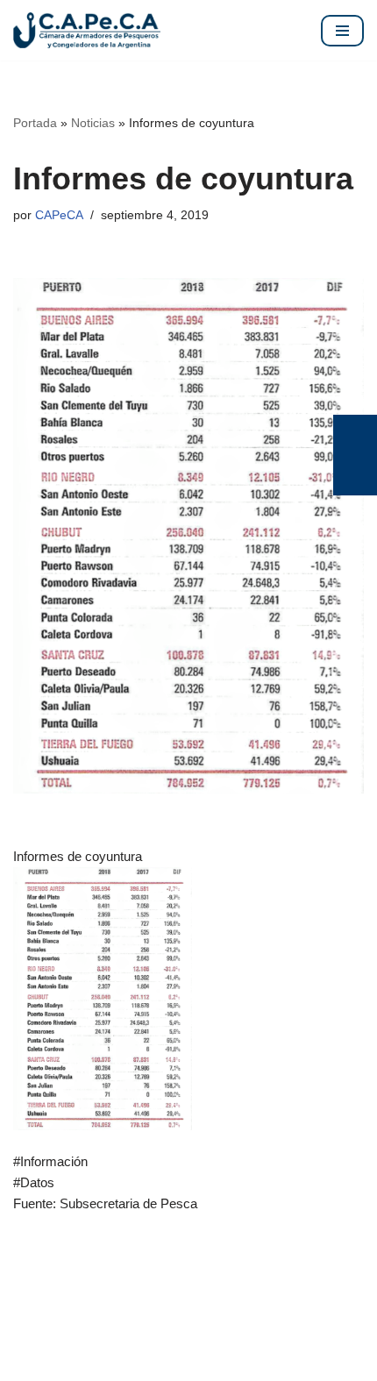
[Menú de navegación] (342, 30)
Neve (28, 1363)
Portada (35, 123)
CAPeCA (59, 215)
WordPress (199, 1363)
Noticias (93, 123)
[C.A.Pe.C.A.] (86, 30)
